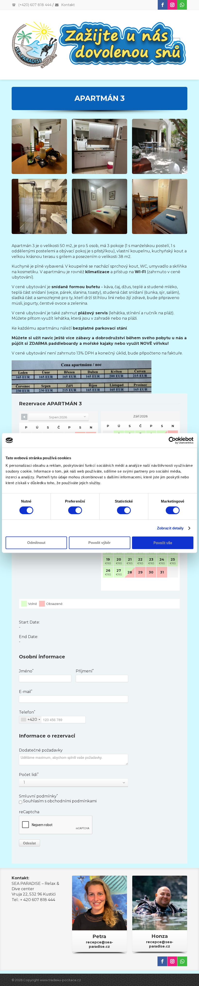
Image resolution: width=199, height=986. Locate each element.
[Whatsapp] (182, 5)
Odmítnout (36, 543)
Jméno (26, 671)
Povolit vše (162, 543)
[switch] (75, 510)
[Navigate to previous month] (24, 417)
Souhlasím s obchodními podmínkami (59, 801)
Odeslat (29, 843)
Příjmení (85, 671)
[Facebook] (162, 5)
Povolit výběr (99, 543)
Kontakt (67, 5)
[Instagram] (172, 5)
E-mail (25, 691)
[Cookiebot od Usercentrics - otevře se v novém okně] (172, 440)
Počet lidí (29, 774)
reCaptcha (29, 812)
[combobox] (30, 719)
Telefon (27, 712)
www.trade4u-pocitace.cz (60, 980)
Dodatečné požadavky (41, 750)
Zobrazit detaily (170, 528)
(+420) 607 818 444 (34, 5)
